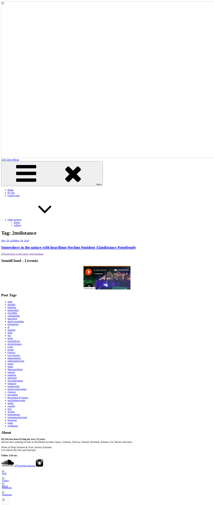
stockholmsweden (16, 400)
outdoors (12, 375)
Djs (9, 335)
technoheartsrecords (17, 417)
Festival (11, 352)
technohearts (14, 414)
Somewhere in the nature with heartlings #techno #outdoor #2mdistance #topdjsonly (68, 247)
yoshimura (13, 425)
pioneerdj (12, 378)
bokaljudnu (13, 310)
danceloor (12, 318)
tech (10, 409)
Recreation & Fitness (18, 397)
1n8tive (17, 225)
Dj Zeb (11, 192)
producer (12, 383)
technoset (12, 420)
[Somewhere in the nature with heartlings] (22, 254)
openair (11, 372)
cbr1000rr (12, 313)
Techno (11, 411)
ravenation (13, 394)
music (10, 366)
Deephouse (13, 324)
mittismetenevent (16, 361)
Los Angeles (14, 355)
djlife (10, 332)
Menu (99, 184)
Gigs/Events (14, 195)
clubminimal (14, 316)
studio (10, 403)
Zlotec (17, 222)
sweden (11, 406)
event (10, 347)
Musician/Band (15, 369)
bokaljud (12, 307)
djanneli (11, 330)
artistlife (11, 304)
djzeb (10, 338)
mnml (10, 363)
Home (11, 190)
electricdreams (15, 344)
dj (8, 327)
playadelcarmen (15, 380)
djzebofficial (14, 341)
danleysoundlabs (16, 321)
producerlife (13, 386)
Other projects (14, 219)
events (11, 349)
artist (10, 301)
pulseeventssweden (17, 389)
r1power (12, 392)
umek (10, 423)
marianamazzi (14, 358)
